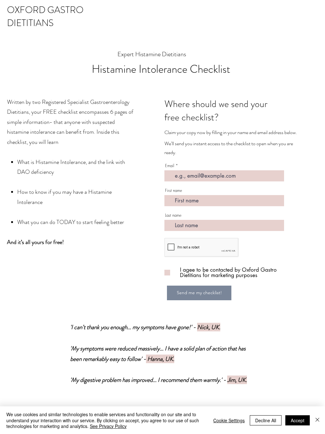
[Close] (317, 420)
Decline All (265, 420)
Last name (173, 215)
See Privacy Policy (108, 426)
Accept (297, 420)
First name (173, 190)
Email (169, 166)
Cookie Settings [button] (229, 420)
